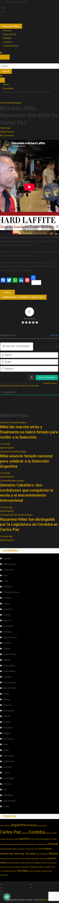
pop (46, 859)
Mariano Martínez (41, 854)
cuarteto (24, 838)
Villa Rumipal (9, 801)
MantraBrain (47, 900)
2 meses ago (6, 507)
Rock (5, 744)
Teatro (6, 772)
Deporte (7, 620)
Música (6, 699)
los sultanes (45, 848)
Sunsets (7, 767)
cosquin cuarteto (51, 833)
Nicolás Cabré (5, 859)
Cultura (6, 615)
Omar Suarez (15, 859)
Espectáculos (9, 34)
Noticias (7, 30)
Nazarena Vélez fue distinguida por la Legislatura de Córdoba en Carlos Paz (29, 524)
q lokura (28, 863)
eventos (32, 844)
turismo (14, 871)
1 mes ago (5, 444)
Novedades (15, 103)
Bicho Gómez (42, 826)
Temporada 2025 (36, 867)
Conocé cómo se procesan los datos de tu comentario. (28, 384)
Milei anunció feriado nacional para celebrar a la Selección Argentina (26, 461)
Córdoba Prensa (11, 46)
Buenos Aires (9, 564)
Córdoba (7, 38)
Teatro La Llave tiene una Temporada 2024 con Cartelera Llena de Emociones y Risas (9, 292)
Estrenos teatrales (23, 844)
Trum (53, 867)
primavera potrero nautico (16, 863)
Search (3, 61)
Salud (6, 750)
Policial (6, 716)
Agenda (7, 558)
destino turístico (50, 839)
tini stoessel (47, 867)
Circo (5, 581)
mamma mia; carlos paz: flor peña (17, 853)
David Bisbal (40, 839)
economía (3, 844)
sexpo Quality (10, 867)
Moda (11, 480)
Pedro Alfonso (39, 859)
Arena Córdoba (5, 826)
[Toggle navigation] (2, 57)
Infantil (6, 660)
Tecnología (8, 778)
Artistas (31, 825)
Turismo (7, 784)
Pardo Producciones (27, 859)
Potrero (7, 722)
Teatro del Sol (25, 867)
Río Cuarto (8, 739)
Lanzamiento (9, 682)
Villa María (8, 795)
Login (56, 335)
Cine (5, 575)
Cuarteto (7, 42)
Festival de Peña (5, 849)
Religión (7, 733)
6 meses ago (6, 536)
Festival (7, 643)
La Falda (7, 677)
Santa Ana (8, 756)
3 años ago (5, 128)
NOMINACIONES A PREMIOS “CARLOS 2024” (23, 297)
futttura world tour (18, 849)
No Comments (7, 135)
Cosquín (7, 598)
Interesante (9, 665)
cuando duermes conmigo (9, 839)
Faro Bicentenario (41, 844)
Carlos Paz (5, 103)
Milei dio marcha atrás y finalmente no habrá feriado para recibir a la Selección (29, 432)
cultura (32, 839)
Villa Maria (22, 870)
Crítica (6, 603)
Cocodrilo (24, 833)
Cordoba (36, 832)
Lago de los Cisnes (31, 849)
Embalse (7, 632)
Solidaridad (8, 761)
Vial (5, 789)
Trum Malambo (5, 871)
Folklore (7, 648)
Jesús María (9, 671)
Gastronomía (9, 654)
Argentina (18, 825)
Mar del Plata (9, 688)
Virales (6, 806)
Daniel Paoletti (7, 132)
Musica (53, 853)
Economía (8, 626)
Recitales (8, 727)
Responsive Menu (11, 26)
